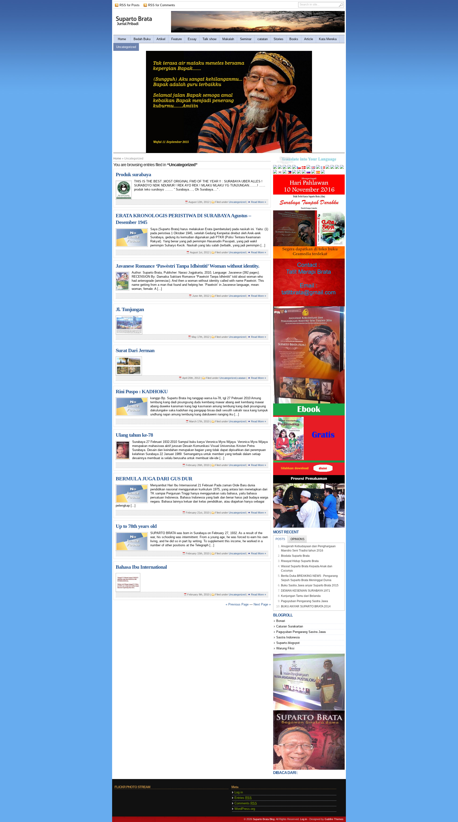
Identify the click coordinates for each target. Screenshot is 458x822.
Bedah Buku (142, 39)
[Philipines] (289, 172)
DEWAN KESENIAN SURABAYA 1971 (305, 590)
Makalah (228, 39)
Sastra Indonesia (288, 637)
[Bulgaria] (284, 168)
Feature (176, 39)
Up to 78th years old (136, 526)
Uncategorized (126, 47)
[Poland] (294, 172)
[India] (337, 168)
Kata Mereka (328, 39)
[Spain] (318, 172)
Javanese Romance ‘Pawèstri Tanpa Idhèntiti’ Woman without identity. (187, 266)
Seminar (245, 39)
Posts (280, 539)
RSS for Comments (161, 5)
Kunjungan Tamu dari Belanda (301, 596)
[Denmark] (304, 168)
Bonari (280, 621)
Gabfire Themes (334, 819)
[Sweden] (323, 172)
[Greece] (332, 168)
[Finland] (318, 168)
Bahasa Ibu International (141, 567)
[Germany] (327, 168)
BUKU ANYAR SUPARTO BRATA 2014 (306, 606)
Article (308, 39)
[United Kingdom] (313, 168)
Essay (192, 39)
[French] (323, 168)
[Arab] (280, 168)
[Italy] (342, 168)
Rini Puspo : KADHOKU (142, 391)
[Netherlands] (308, 168)
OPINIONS (297, 539)
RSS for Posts (130, 5)
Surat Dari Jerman (135, 350)
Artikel (160, 39)
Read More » (258, 202)
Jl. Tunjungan (130, 309)
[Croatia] (294, 168)
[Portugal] (299, 172)
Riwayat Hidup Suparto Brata (300, 561)
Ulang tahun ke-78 (134, 435)
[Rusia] (308, 172)
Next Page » (262, 604)
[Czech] (299, 168)
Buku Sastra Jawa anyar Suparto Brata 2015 (309, 585)
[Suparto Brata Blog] (134, 21)
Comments (245, 803)
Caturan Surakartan (289, 626)
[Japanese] (275, 172)
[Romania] (304, 172)
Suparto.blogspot (288, 643)
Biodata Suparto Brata (295, 555)
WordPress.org (244, 809)
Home (122, 39)
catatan (262, 39)
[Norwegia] (284, 172)
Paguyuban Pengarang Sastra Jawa (304, 601)
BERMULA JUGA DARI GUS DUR (154, 479)
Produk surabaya (133, 174)
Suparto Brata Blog (264, 819)
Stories (278, 39)
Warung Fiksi (285, 648)
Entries (243, 798)
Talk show (209, 39)
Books (293, 39)
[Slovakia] (313, 172)
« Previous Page (237, 604)
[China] (289, 168)
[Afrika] (275, 168)
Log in (238, 792)
